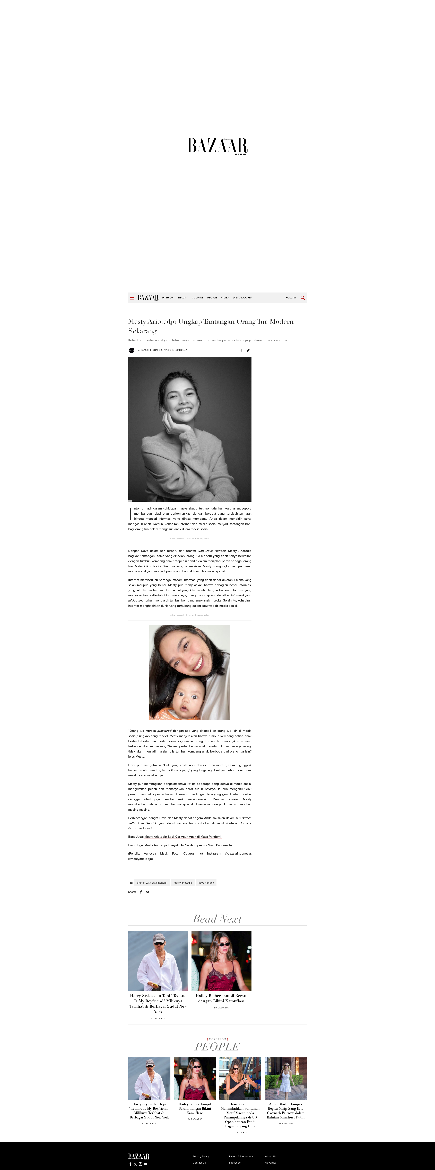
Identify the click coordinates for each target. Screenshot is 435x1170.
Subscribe (235, 1162)
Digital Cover (242, 297)
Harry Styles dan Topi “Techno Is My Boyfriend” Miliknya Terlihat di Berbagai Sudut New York (158, 1004)
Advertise (270, 1162)
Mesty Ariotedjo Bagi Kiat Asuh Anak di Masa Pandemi (183, 837)
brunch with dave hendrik (152, 882)
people (212, 297)
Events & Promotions (241, 1156)
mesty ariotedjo (183, 882)
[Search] (303, 298)
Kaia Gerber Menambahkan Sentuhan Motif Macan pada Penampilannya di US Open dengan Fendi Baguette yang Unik (240, 1115)
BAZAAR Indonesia (151, 350)
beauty (183, 297)
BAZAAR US (160, 1018)
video (225, 297)
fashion (167, 297)
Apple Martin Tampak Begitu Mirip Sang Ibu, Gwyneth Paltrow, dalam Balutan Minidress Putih (285, 1111)
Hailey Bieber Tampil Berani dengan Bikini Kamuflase (222, 998)
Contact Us (199, 1162)
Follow (291, 297)
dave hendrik (206, 882)
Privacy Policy (201, 1156)
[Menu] (132, 298)
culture (197, 297)
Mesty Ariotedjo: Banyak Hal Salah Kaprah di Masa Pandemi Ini (188, 845)
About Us (270, 1156)
